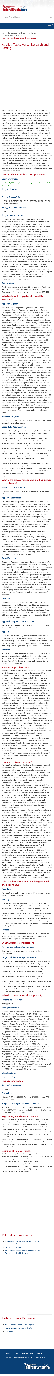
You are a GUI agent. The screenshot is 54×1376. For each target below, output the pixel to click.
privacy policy (12, 1354)
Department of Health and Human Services (22, 33)
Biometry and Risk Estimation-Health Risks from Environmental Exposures (23, 1242)
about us (41, 1354)
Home (2, 33)
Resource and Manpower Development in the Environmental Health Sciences (22, 1251)
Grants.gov (9, 1331)
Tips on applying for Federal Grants (18, 1328)
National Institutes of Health (12, 35)
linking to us (27, 1354)
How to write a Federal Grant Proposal (19, 1324)
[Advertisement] (27, 78)
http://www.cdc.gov (9, 1077)
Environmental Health (13, 1247)
